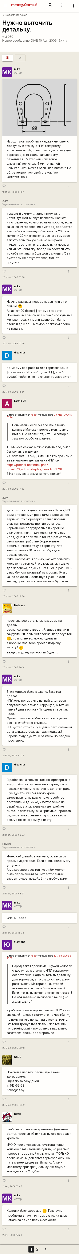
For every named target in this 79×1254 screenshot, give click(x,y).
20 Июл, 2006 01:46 (13, 343)
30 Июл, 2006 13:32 (13, 1105)
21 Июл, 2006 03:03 (13, 835)
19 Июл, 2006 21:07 (13, 192)
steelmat (19, 941)
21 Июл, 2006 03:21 (13, 893)
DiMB (34, 40)
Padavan (19, 605)
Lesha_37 (20, 400)
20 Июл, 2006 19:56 (13, 596)
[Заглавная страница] (24, 3)
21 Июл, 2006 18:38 (13, 932)
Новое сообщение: (16, 40)
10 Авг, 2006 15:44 (53, 40)
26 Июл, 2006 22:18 (13, 1048)
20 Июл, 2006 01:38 (13, 277)
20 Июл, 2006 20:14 (13, 667)
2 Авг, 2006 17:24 (12, 1235)
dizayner (19, 352)
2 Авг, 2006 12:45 (12, 1186)
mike (17, 69)
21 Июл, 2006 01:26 (13, 755)
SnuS (17, 1056)
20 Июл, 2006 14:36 (13, 391)
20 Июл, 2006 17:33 (13, 488)
